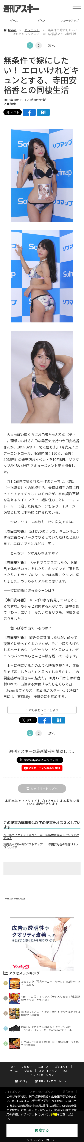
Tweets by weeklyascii (14, 898)
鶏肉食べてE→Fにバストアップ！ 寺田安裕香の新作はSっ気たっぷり (40, 846)
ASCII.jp (23, 1081)
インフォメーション (42, 1075)
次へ (51, 45)
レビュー (26, 1066)
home (12, 30)
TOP (12, 1066)
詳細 (54, 1114)
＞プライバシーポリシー (42, 1140)
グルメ (14, 20)
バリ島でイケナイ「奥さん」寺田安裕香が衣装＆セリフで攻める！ (41, 837)
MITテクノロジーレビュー (54, 1081)
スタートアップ (42, 20)
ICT (70, 20)
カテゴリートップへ (44, 788)
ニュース (43, 1066)
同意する (42, 1130)
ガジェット (32, 30)
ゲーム (14, 1070)
